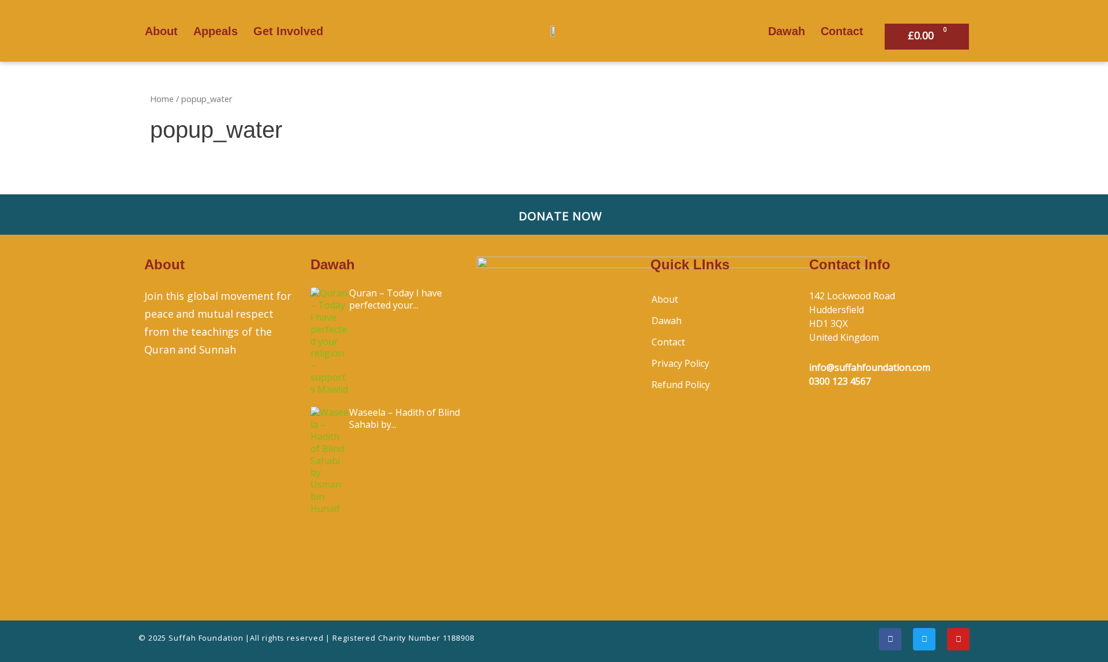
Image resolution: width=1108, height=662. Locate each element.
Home (162, 98)
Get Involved (288, 31)
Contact (842, 31)
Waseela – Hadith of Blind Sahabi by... (404, 418)
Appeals (215, 31)
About (161, 31)
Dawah (786, 31)
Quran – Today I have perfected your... (395, 299)
